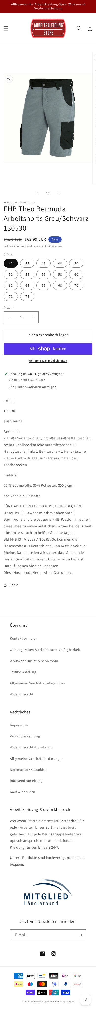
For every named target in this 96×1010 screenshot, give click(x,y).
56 (44, 274)
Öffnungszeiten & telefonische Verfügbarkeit (45, 649)
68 (60, 285)
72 (11, 296)
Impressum (19, 725)
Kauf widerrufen (22, 792)
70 (76, 285)
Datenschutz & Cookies (28, 769)
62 (11, 285)
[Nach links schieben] (37, 193)
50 (76, 263)
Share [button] (13, 585)
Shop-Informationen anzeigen (32, 387)
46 (44, 263)
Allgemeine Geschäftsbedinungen (37, 758)
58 (60, 274)
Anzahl (8, 307)
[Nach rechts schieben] (58, 193)
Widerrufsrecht (21, 694)
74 (27, 296)
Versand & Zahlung (25, 736)
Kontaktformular (23, 638)
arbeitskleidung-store (41, 1001)
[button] (6, 28)
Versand (21, 246)
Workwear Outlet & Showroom (34, 661)
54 (27, 274)
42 (11, 263)
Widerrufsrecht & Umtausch (32, 747)
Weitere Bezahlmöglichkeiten (48, 360)
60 (76, 274)
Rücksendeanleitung (26, 780)
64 (27, 285)
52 (11, 274)
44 (27, 263)
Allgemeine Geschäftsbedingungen (37, 683)
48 (60, 263)
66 (44, 285)
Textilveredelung (23, 672)
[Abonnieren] (80, 935)
